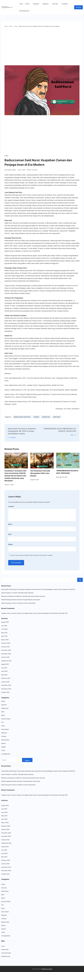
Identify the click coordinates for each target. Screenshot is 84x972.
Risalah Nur (46, 417)
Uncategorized (5, 754)
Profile (27, 4)
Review (3, 743)
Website (10, 544)
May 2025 (4, 675)
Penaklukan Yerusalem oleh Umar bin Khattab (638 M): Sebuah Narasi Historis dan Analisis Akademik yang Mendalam (15, 476)
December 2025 (6, 650)
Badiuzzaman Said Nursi (22, 417)
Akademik (36, 4)
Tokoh (3, 750)
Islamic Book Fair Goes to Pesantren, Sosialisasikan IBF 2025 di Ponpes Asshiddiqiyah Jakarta (22, 431)
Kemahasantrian (24, 11)
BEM (2, 712)
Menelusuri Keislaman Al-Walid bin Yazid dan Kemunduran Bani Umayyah (23, 596)
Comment (11, 506)
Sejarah (3, 747)
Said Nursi (56, 417)
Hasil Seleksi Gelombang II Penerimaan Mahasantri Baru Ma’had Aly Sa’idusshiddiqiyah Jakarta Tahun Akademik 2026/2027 (38, 589)
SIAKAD (78, 7)
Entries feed (4, 949)
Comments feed (6, 953)
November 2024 (6, 689)
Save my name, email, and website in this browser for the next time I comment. (31, 555)
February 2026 (5, 643)
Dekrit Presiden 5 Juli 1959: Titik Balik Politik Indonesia (17, 593)
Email (10, 534)
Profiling (3, 736)
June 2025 (4, 671)
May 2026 (4, 632)
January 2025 (5, 682)
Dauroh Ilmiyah (5, 719)
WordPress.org (5, 956)
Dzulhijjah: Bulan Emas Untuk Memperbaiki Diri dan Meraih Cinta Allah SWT (45, 613)
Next (72, 435)
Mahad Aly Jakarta (47, 969)
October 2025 (5, 657)
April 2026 (4, 636)
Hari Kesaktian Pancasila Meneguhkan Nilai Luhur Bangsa (40, 473)
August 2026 (5, 622)
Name (10, 524)
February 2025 (5, 678)
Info (2, 722)
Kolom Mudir (5, 729)
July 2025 (4, 668)
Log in (3, 946)
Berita (3, 715)
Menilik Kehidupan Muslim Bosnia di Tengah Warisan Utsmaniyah (20, 599)
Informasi (55, 4)
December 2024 (6, 685)
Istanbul (36, 417)
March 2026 (5, 640)
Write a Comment (32, 170)
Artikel (6, 156)
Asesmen (4, 705)
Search (80, 580)
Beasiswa (45, 4)
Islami (3, 726)
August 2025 (5, 664)
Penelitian (65, 4)
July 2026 (4, 625)
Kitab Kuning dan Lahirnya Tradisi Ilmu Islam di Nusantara (18, 603)
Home (21, 4)
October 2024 (5, 692)
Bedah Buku (5, 708)
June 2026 (4, 629)
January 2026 (5, 647)
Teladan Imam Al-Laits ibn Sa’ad (11, 613)
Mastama (4, 733)
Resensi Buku (5, 740)
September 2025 (6, 661)
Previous (13, 437)
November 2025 (6, 654)
